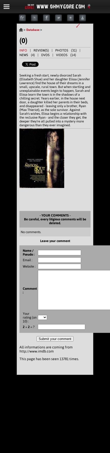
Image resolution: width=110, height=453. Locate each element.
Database (32, 30)
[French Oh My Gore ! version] (25, 20)
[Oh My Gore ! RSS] (37, 20)
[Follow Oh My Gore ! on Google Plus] (73, 20)
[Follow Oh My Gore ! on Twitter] (61, 20)
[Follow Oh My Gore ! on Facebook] (49, 20)
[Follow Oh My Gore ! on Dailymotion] (85, 20)
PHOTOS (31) (66, 50)
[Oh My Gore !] (21, 30)
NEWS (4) (27, 55)
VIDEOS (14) (66, 55)
